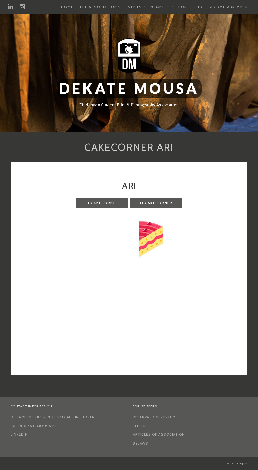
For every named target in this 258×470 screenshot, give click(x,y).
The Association (98, 7)
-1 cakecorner (102, 203)
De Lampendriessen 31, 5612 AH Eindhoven (53, 417)
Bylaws (140, 443)
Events (134, 7)
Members (160, 7)
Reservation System (154, 417)
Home (67, 7)
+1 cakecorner (156, 203)
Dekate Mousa (129, 88)
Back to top (235, 463)
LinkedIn (19, 434)
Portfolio (190, 7)
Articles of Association (159, 434)
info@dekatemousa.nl (34, 426)
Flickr (139, 426)
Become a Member (228, 7)
